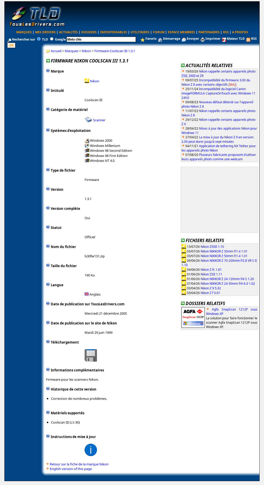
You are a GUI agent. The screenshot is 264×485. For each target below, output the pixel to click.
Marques (24, 32)
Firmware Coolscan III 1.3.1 (114, 51)
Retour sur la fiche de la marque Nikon (79, 464)
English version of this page (71, 468)
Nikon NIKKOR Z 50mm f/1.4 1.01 (224, 255)
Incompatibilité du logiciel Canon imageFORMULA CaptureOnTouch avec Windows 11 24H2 (218, 93)
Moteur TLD (236, 38)
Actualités (68, 32)
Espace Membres (181, 32)
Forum (158, 32)
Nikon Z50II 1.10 (212, 246)
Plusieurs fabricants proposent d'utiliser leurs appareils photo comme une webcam (219, 157)
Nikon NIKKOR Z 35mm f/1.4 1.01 (224, 251)
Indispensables (113, 32)
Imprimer (212, 38)
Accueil (56, 51)
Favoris (150, 38)
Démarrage (171, 38)
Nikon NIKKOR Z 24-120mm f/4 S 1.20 (227, 278)
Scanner (99, 120)
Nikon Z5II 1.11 (211, 274)
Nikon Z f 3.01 (210, 292)
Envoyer (193, 38)
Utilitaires (140, 32)
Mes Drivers (45, 32)
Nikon (86, 51)
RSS (226, 32)
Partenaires (209, 32)
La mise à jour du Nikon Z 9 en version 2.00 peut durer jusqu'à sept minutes (217, 139)
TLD (45, 39)
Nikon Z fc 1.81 (211, 269)
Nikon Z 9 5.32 (211, 288)
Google (60, 39)
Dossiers (89, 32)
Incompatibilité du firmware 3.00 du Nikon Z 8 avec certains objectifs (216, 82)
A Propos (240, 32)
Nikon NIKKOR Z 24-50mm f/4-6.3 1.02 (228, 283)
